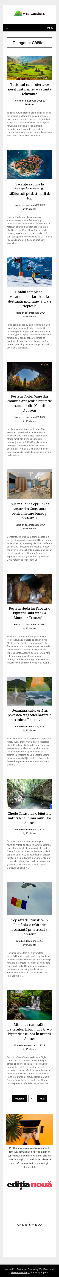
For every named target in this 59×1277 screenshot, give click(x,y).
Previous (19, 1098)
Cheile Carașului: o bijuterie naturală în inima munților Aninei (29, 818)
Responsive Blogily (20, 1272)
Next (42, 1098)
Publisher (29, 104)
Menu (50, 27)
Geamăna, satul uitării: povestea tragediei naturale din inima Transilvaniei (29, 715)
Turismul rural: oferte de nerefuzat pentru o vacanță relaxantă (29, 89)
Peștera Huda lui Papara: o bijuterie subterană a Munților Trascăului (29, 613)
